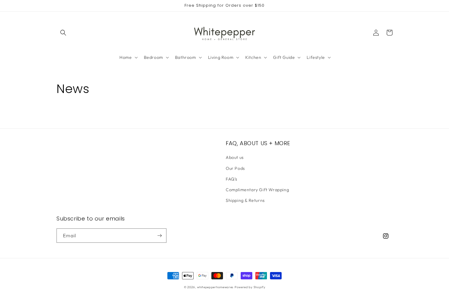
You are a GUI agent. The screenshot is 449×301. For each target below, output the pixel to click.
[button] (63, 32)
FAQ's (231, 179)
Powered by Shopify (250, 287)
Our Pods (235, 168)
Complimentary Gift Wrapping (257, 189)
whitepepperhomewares (215, 287)
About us (235, 157)
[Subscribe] (159, 235)
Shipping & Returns (245, 200)
